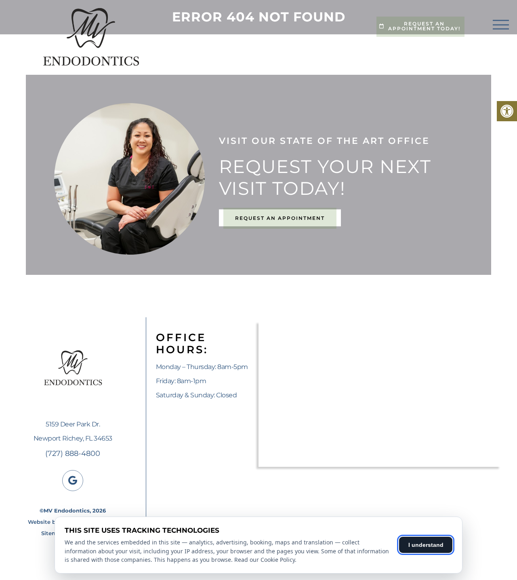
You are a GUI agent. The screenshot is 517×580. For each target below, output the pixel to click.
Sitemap (52, 533)
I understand (425, 545)
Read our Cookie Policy (264, 559)
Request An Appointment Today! (424, 26)
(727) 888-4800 (72, 453)
